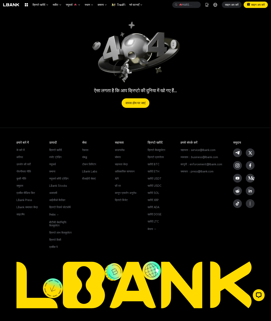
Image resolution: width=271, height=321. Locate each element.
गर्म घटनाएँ (136, 4)
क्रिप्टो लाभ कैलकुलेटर (60, 232)
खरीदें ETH (153, 171)
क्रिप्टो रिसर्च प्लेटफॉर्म (60, 207)
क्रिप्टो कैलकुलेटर (156, 150)
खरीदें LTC (153, 221)
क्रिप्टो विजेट (121, 200)
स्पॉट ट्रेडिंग (55, 157)
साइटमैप (20, 214)
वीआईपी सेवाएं (89, 178)
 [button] (196, 4)
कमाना (102, 4)
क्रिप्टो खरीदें (41, 4)
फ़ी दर (118, 185)
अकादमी (53, 192)
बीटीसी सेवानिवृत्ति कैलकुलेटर (57, 224)
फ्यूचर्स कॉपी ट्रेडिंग (58, 178)
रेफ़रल (85, 150)
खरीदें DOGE (154, 214)
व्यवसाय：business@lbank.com (199, 157)
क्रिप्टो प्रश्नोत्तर (156, 157)
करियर (19, 157)
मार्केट (57, 4)
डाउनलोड (120, 150)
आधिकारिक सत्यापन (125, 171)
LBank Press (24, 200)
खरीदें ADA (153, 207)
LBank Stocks (58, 185)
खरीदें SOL (153, 192)
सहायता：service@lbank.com (198, 150)
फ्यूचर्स (73, 4)
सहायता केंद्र (121, 164)
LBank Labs (89, 171)
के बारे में (20, 150)
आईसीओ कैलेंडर (57, 200)
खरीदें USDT (154, 178)
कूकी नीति (21, 178)
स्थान (89, 4)
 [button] (176, 4)
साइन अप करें (231, 4)
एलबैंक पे (53, 246)
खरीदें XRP (153, 200)
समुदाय (19, 185)
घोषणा (118, 157)
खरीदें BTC (153, 164)
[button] (259, 295)
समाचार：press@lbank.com (197, 171)
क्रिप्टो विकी (55, 239)
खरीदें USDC (154, 185)
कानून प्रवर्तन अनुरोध (125, 192)
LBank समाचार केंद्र (27, 207)
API (117, 178)
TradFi (121, 4)
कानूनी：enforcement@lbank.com (201, 164)
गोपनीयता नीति (23, 171)
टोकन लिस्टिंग (89, 164)
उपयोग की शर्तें (23, 164)
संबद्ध (84, 157)
